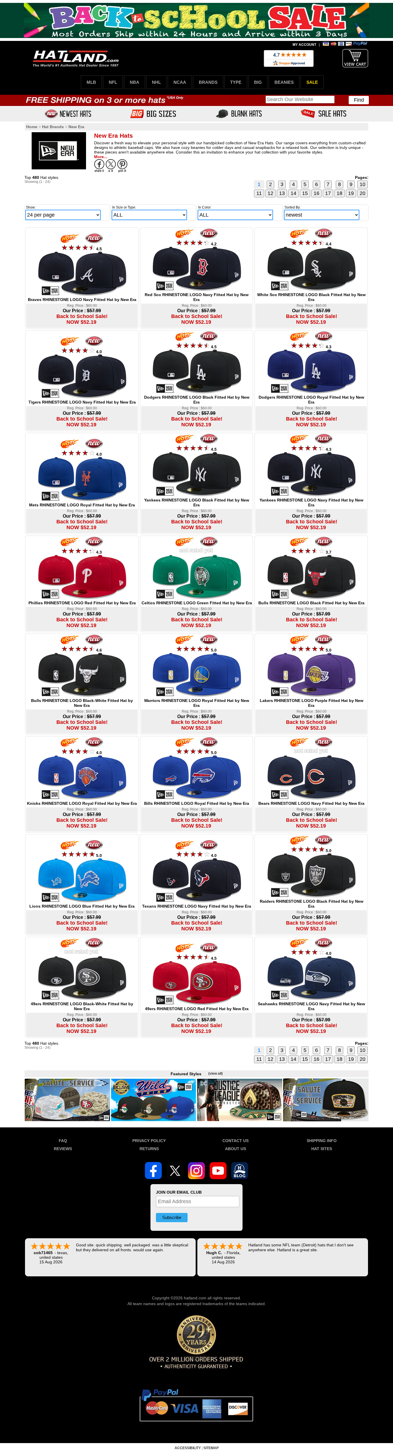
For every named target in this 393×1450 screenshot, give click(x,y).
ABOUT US (235, 1148)
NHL (156, 82)
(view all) (215, 1074)
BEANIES (284, 82)
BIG (258, 82)
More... (100, 156)
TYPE (235, 82)
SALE (312, 82)
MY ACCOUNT (304, 45)
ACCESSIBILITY (188, 1448)
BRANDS (208, 82)
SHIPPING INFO (322, 1140)
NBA (134, 82)
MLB (91, 82)
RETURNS (149, 1148)
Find (359, 100)
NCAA (179, 82)
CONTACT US (235, 1140)
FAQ (63, 1140)
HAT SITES (321, 1148)
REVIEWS (63, 1148)
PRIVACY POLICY (149, 1140)
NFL (113, 82)
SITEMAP (211, 1448)
